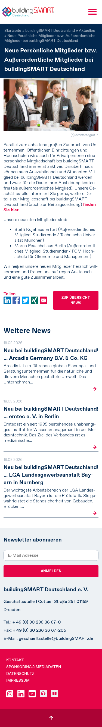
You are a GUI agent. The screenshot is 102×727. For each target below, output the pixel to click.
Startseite (12, 30)
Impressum (18, 680)
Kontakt (15, 659)
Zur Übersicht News (75, 300)
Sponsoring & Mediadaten (33, 666)
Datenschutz (20, 673)
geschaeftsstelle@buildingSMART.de (56, 638)
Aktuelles (87, 30)
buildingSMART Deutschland (50, 30)
